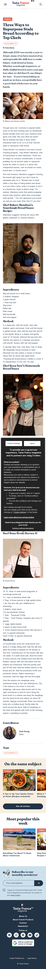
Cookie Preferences (16, 958)
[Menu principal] (5, 4)
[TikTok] (36, 935)
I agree (32, 443)
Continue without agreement (23, 528)
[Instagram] (16, 935)
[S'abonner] (38, 883)
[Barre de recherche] (40, 4)
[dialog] (23, 484)
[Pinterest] (23, 935)
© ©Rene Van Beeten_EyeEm (14, 121)
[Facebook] (9, 935)
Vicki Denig (9, 48)
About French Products (23, 920)
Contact (23, 923)
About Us (23, 916)
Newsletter (23, 926)
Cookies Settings (14, 443)
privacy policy (15, 895)
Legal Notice (32, 958)
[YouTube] (29, 935)
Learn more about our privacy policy (19, 517)
